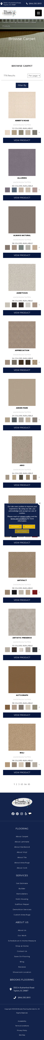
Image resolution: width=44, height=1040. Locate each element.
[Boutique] (35, 247)
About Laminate (22, 842)
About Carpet (23, 22)
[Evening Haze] (35, 420)
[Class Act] (21, 707)
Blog (22, 962)
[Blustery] (28, 247)
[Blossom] (35, 190)
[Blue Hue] (14, 420)
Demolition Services (22, 909)
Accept (15, 527)
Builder (22, 888)
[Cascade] (21, 592)
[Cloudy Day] (21, 420)
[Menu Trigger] (38, 13)
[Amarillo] (22, 335)
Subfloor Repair (22, 904)
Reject (29, 527)
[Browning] (28, 362)
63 (22, 784)
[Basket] (14, 247)
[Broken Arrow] (35, 477)
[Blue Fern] (21, 247)
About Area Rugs (22, 863)
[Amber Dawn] (22, 737)
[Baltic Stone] (22, 622)
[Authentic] (22, 392)
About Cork (22, 868)
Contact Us (22, 951)
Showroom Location (22, 972)
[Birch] (21, 764)
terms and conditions (19, 519)
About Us (22, 930)
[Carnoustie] (35, 362)
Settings (22, 531)
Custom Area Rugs (22, 915)
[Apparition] (21, 477)
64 (25, 784)
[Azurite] (14, 190)
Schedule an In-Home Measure (22, 941)
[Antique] (14, 477)
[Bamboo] (14, 132)
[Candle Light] (21, 650)
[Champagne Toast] (14, 707)
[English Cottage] (35, 707)
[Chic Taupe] (28, 132)
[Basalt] (21, 190)
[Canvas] (22, 277)
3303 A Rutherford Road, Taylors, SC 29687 (12, 4)
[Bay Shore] (28, 477)
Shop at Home (22, 946)
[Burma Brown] (14, 650)
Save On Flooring (22, 956)
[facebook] (13, 814)
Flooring (12, 22)
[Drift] (28, 420)
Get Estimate (22, 883)
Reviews (22, 967)
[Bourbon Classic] (22, 679)
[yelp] (26, 814)
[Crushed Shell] (35, 764)
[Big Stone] (14, 764)
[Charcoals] (14, 305)
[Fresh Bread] (35, 305)
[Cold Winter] (28, 650)
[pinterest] (17, 814)
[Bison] (21, 362)
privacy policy (25, 516)
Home (5, 22)
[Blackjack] (14, 592)
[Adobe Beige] (22, 450)
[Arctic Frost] (14, 362)
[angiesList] (30, 814)
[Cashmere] (28, 592)
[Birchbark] (28, 190)
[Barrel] (22, 220)
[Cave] (28, 764)
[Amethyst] (22, 162)
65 (29, 784)
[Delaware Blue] (35, 132)
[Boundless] (21, 132)
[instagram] (21, 814)
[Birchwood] (22, 565)
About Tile (22, 857)
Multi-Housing (22, 899)
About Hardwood (22, 847)
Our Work (22, 935)
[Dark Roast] (21, 305)
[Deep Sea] (35, 650)
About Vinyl (22, 852)
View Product (22, 140)
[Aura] (22, 105)
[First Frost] (28, 305)
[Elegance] (28, 707)
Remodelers (22, 894)
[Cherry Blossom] (35, 592)
